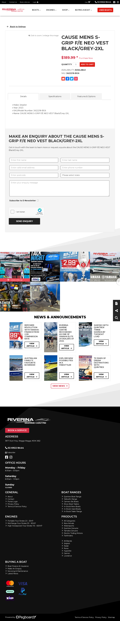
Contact (11, 499)
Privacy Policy (13, 504)
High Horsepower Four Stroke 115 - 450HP (25, 526)
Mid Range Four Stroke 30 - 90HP (22, 523)
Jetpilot (67, 543)
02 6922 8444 (104, 2)
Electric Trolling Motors (73, 533)
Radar (66, 546)
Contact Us (13, 2)
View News (58, 386)
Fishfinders (68, 536)
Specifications (55, 96)
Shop (65, 10)
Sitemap (111, 617)
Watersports (69, 526)
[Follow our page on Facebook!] (114, 2)
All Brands (68, 541)
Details (23, 96)
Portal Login (13, 501)
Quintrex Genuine (71, 528)
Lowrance (68, 556)
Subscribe (11, 452)
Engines (11, 516)
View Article (31, 344)
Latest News (13, 574)
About (4, 2)
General (11, 492)
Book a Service (25, 2)
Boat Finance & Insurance (18, 566)
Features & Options (86, 96)
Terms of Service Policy (17, 506)
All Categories (69, 521)
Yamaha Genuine (71, 531)
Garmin (67, 553)
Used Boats (105, 10)
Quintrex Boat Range (72, 497)
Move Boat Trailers (71, 504)
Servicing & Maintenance (18, 571)
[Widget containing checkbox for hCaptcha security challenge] (26, 211)
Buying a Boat (16, 561)
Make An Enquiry (15, 569)
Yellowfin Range (70, 499)
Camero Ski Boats (71, 501)
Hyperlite (67, 551)
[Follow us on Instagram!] (11, 458)
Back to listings (17, 27)
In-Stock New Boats (72, 506)
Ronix (66, 548)
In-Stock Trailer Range (73, 511)
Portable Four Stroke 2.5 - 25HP (20, 521)
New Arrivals (69, 523)
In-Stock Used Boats (72, 509)
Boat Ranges (71, 492)
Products (69, 516)
